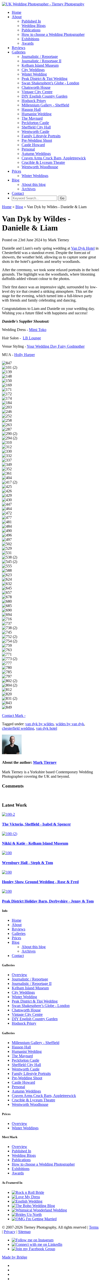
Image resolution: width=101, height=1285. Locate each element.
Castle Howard (33, 145)
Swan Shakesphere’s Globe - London (41, 1006)
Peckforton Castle (35, 123)
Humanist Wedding (36, 114)
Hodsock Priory (34, 101)
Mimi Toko (37, 330)
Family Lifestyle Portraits (41, 136)
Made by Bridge (14, 1257)
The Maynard (32, 118)
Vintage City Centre (37, 92)
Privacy (9, 1232)
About (17, 17)
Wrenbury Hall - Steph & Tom (27, 863)
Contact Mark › (13, 715)
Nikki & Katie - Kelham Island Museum (35, 843)
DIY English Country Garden (44, 96)
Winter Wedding (34, 74)
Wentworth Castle (35, 131)
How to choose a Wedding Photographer (53, 34)
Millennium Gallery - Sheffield (45, 105)
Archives (29, 189)
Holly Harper (24, 355)
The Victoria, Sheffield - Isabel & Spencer (36, 824)
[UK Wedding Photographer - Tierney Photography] (43, 4)
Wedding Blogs (34, 26)
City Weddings (33, 70)
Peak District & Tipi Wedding (44, 78)
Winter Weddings (35, 176)
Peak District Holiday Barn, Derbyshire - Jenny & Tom (48, 901)
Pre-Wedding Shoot (37, 140)
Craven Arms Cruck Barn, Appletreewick (54, 158)
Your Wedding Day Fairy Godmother (56, 346)
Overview (19, 975)
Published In (31, 21)
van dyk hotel (46, 728)
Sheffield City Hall (36, 127)
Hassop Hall (31, 109)
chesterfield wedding (18, 728)
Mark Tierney (45, 762)
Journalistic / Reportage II (41, 61)
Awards (28, 43)
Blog (15, 180)
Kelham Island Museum (40, 65)
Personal (28, 149)
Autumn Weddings (36, 154)
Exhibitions (30, 39)
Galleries (18, 52)
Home (16, 12)
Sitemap (24, 1232)
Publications (31, 30)
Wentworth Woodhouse (40, 167)
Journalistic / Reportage (40, 56)
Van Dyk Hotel (83, 248)
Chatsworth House (36, 87)
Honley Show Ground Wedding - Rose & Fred (40, 882)
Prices (16, 171)
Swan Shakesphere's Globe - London (50, 83)
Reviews (18, 48)
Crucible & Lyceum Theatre (43, 162)
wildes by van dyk (70, 724)
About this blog (34, 184)
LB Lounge (32, 338)
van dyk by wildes (39, 724)
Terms (94, 1227)
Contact (18, 193)
